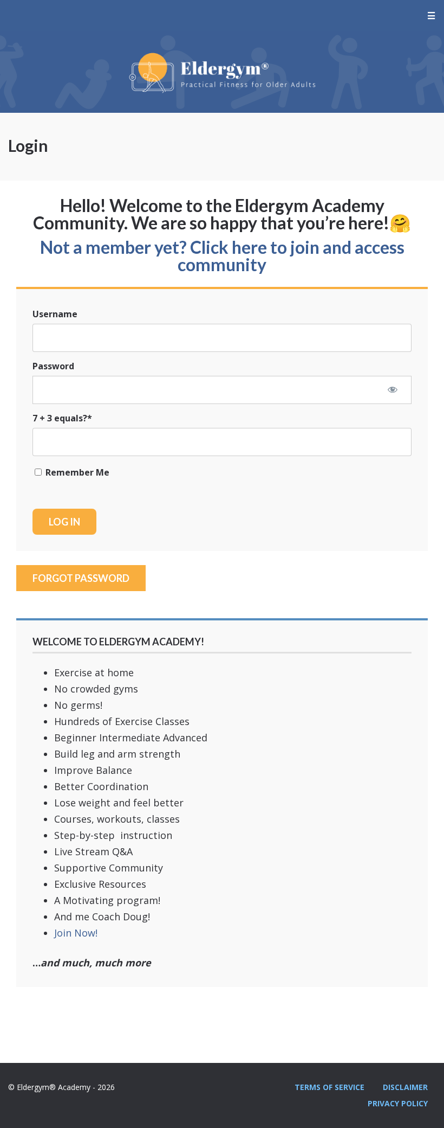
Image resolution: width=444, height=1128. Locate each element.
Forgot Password (80, 578)
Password (53, 366)
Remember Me (76, 472)
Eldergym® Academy (222, 72)
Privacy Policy (398, 1103)
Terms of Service (329, 1087)
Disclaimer (405, 1087)
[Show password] (393, 389)
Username (54, 314)
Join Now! (75, 932)
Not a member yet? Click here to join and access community (222, 255)
